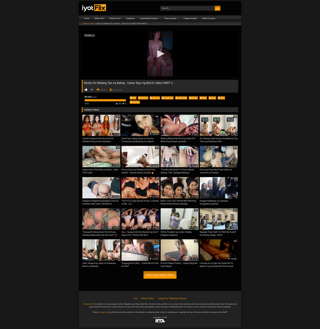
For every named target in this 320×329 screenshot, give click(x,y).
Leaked (194, 98)
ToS (135, 298)
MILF (204, 98)
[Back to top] (312, 321)
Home (86, 18)
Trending (136, 102)
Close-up (156, 98)
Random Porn (115, 18)
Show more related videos (160, 275)
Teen (222, 98)
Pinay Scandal (170, 18)
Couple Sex (168, 98)
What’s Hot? (99, 18)
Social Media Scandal (148, 18)
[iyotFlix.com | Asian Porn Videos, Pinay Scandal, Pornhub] (94, 8)
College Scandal (190, 18)
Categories (130, 18)
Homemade (182, 98)
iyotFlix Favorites (208, 18)
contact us (103, 312)
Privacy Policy (147, 298)
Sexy (213, 98)
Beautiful (144, 98)
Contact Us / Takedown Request (172, 298)
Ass (92, 23)
